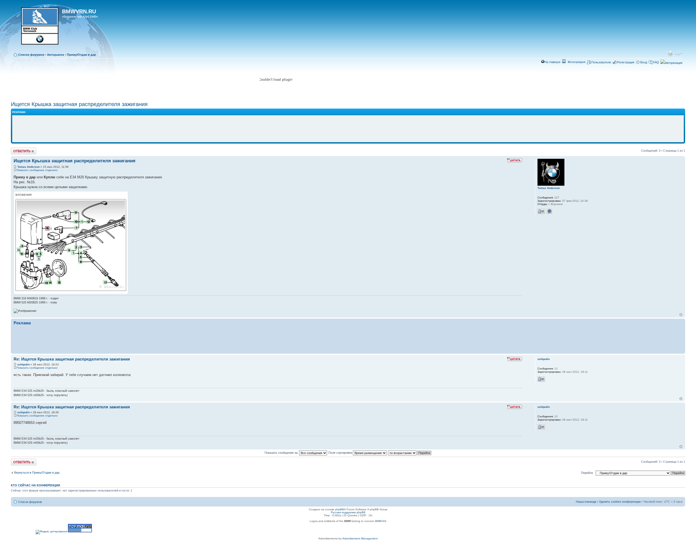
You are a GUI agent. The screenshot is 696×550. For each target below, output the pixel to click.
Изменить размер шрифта (678, 53)
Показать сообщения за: (282, 452)
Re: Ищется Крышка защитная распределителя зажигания (72, 359)
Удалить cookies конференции (620, 501)
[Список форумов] (37, 27)
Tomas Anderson (28, 166)
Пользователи (601, 62)
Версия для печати (670, 53)
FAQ (656, 62)
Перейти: (587, 472)
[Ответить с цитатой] (514, 160)
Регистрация (625, 62)
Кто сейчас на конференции (35, 485)
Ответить (17, 149)
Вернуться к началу (680, 314)
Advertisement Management (360, 538)
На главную (552, 62)
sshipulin (23, 364)
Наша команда (586, 501)
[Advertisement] (348, 129)
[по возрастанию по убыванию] (410, 452)
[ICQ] (549, 211)
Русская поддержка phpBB (348, 512)
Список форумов (31, 54)
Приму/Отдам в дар (81, 54)
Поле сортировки (340, 452)
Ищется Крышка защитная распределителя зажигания (79, 104)
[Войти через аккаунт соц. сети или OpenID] (671, 62)
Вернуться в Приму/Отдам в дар (37, 472)
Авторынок (55, 54)
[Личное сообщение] (541, 211)
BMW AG (380, 521)
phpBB (339, 509)
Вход (643, 62)
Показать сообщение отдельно (37, 170)
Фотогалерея (576, 62)
